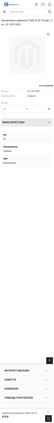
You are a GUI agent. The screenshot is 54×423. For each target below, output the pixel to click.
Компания (11, 388)
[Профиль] (36, 4)
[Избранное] (43, 4)
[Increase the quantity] (49, 109)
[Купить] (48, 418)
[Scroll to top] (49, 360)
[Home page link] (10, 4)
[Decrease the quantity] (5, 109)
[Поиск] (49, 11)
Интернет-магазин (16, 370)
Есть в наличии (46, 86)
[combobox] (31, 11)
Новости (10, 379)
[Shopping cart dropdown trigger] (49, 4)
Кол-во (4, 103)
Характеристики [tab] (13, 122)
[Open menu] (4, 11)
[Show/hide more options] (48, 412)
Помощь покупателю (18, 397)
